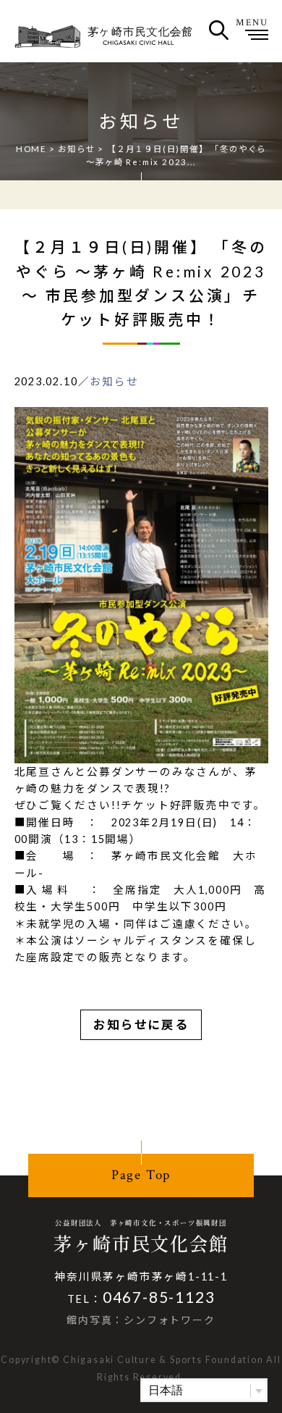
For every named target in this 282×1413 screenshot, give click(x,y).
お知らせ (76, 149)
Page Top (141, 1175)
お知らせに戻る (141, 1025)
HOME (31, 149)
